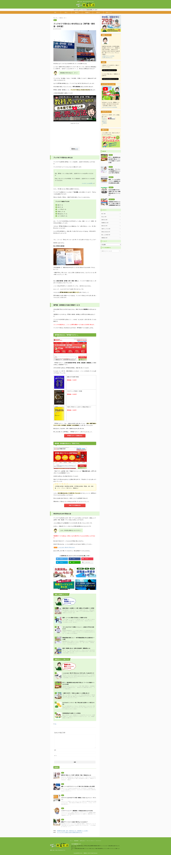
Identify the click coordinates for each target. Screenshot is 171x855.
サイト (55, 755)
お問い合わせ (82, 840)
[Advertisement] (74, 134)
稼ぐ (55, 12)
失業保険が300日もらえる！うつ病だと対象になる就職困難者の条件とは (114, 203)
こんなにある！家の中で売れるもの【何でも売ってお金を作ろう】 (78, 673)
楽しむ (66, 12)
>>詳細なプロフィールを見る (108, 55)
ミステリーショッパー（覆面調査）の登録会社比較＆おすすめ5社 (77, 810)
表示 (77, 148)
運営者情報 (76, 840)
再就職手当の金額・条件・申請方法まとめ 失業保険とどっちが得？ (72, 830)
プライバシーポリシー (90, 840)
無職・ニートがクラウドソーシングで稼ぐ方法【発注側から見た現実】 (78, 786)
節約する (77, 12)
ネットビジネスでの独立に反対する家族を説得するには (69, 832)
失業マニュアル (109, 12)
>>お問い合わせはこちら (107, 57)
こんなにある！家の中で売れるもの (66, 547)
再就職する (87, 12)
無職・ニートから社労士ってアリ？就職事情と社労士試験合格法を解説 (114, 181)
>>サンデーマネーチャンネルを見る (109, 107)
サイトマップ (98, 840)
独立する (98, 12)
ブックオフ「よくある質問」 (87, 183)
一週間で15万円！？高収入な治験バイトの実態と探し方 (75, 693)
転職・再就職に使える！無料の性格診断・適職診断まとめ (76, 648)
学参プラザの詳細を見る (75, 505)
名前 (55, 750)
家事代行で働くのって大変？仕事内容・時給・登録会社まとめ (76, 775)
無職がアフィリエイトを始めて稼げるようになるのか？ (74, 822)
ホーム (71, 840)
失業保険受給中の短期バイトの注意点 (71, 713)
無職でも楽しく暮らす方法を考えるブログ (57, 850)
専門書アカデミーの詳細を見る (74, 435)
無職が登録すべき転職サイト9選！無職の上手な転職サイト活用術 (78, 608)
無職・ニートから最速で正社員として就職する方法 (74, 617)
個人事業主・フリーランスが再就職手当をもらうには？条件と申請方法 (114, 171)
